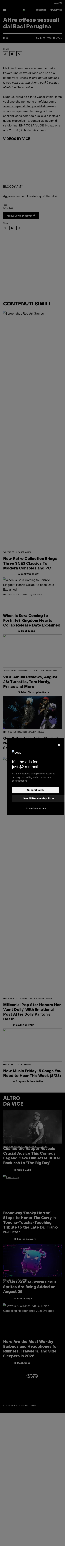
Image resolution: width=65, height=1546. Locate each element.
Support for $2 (35, 790)
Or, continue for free (36, 808)
